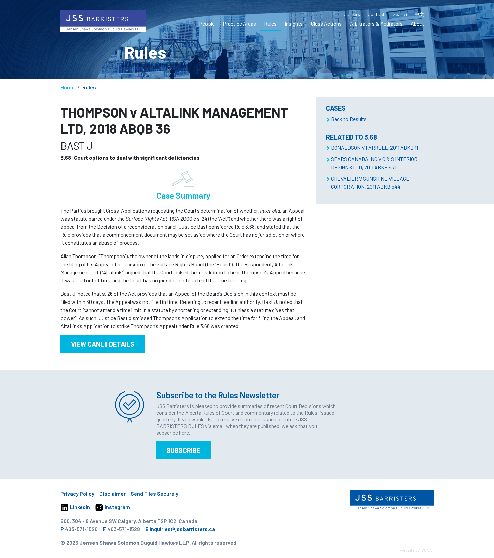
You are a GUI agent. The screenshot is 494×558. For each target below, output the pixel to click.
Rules (270, 23)
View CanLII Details (102, 344)
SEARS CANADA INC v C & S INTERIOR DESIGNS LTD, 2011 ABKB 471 (374, 163)
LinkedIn (79, 507)
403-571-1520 (81, 529)
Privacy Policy (77, 493)
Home (67, 87)
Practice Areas (239, 23)
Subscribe (183, 450)
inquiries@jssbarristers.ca (182, 529)
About (417, 23)
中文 (419, 14)
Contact (376, 14)
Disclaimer (112, 493)
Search (400, 14)
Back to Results (349, 118)
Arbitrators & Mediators (376, 23)
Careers (352, 14)
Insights (294, 23)
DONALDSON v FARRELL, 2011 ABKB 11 (374, 147)
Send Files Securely (154, 493)
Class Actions (326, 23)
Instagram (117, 507)
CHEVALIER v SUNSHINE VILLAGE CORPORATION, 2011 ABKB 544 (370, 182)
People (207, 23)
